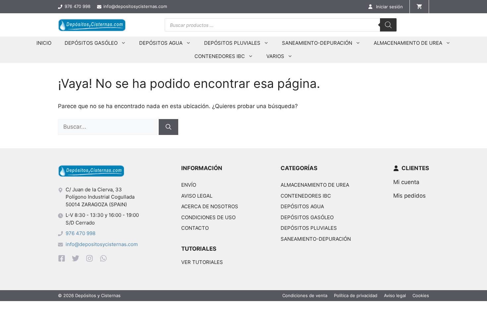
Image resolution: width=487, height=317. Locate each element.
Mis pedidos (409, 195)
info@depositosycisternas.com (102, 244)
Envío (188, 185)
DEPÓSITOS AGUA (161, 43)
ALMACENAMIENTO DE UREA (408, 43)
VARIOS (275, 56)
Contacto (195, 228)
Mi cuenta (406, 182)
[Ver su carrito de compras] (419, 6)
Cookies (420, 295)
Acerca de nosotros (209, 206)
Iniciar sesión (389, 6)
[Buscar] (388, 25)
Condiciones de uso (208, 217)
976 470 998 (80, 233)
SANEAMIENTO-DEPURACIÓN (317, 43)
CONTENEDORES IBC (219, 56)
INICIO (43, 43)
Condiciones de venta (304, 295)
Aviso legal (196, 196)
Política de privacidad (355, 295)
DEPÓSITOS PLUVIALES (232, 43)
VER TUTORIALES (202, 262)
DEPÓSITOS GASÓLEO (91, 43)
